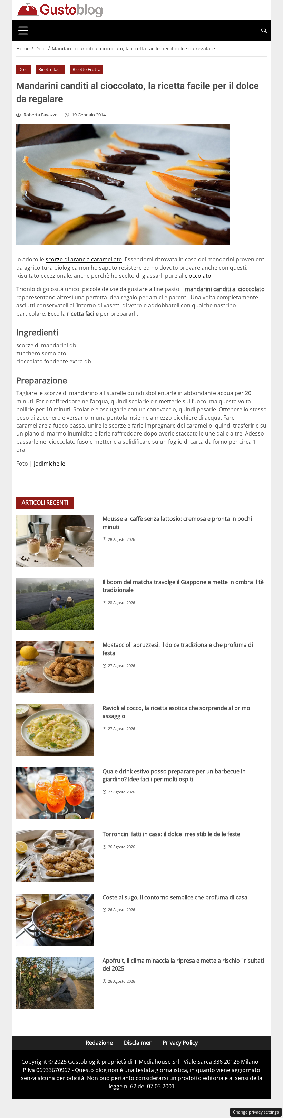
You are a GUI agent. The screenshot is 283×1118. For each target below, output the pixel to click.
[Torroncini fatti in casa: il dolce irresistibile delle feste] (55, 856)
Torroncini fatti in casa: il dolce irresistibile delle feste (171, 834)
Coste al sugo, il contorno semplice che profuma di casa (175, 897)
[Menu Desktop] (23, 30)
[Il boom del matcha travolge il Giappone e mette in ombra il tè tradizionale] (55, 604)
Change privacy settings (256, 1112)
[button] (264, 31)
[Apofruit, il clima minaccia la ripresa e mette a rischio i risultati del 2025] (55, 983)
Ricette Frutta (86, 69)
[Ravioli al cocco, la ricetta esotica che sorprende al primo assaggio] (55, 730)
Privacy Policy (180, 1043)
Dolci (23, 69)
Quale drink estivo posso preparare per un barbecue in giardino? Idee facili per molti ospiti (174, 775)
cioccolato (198, 275)
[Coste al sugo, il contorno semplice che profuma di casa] (55, 920)
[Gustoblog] (59, 9)
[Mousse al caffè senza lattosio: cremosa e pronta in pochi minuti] (55, 541)
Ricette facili (50, 69)
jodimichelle (49, 463)
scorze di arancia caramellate (84, 259)
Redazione (99, 1043)
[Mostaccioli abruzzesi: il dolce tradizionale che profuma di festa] (55, 667)
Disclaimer (138, 1043)
